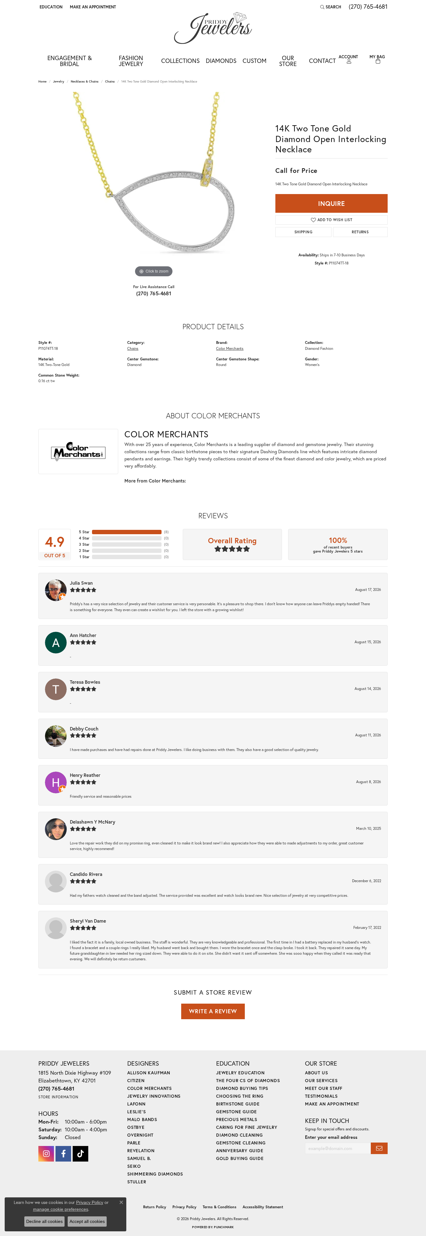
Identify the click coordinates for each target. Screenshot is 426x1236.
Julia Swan (81, 583)
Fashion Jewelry (131, 61)
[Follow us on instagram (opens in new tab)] (46, 1154)
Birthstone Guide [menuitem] (238, 1104)
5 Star (84, 532)
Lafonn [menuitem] (136, 1104)
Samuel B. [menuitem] (139, 1158)
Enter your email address (331, 1137)
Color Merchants (230, 348)
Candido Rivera (86, 874)
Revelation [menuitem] (141, 1150)
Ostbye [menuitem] (136, 1127)
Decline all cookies (44, 1221)
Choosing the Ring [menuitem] (240, 1096)
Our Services (321, 1080)
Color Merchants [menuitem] (149, 1088)
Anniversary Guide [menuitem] (240, 1150)
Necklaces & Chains (85, 81)
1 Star (85, 556)
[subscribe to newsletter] (379, 1148)
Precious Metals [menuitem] (236, 1119)
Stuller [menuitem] (136, 1182)
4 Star (84, 538)
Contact (322, 60)
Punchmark (224, 1227)
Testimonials (321, 1096)
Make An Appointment (332, 1104)
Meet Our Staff (323, 1088)
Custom (255, 60)
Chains (110, 81)
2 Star (84, 550)
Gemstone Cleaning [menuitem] (241, 1143)
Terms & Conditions (219, 1207)
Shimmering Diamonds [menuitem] (155, 1174)
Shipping (303, 232)
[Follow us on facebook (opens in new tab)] (63, 1154)
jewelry (58, 81)
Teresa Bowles (85, 682)
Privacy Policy (184, 1207)
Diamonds (221, 60)
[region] (153, 185)
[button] (50, 7)
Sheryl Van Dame (88, 921)
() (166, 532)
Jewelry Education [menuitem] (240, 1073)
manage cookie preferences (60, 1209)
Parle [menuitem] (134, 1143)
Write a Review (213, 1011)
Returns (360, 232)
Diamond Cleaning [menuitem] (239, 1135)
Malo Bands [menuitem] (142, 1119)
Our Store (288, 61)
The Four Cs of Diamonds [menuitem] (248, 1080)
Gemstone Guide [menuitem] (236, 1112)
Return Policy (154, 1207)
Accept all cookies (87, 1221)
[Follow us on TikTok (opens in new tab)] (80, 1154)
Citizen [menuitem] (136, 1080)
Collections (180, 60)
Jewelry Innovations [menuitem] (154, 1096)
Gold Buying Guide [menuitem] (240, 1158)
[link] (92, 7)
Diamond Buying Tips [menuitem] (242, 1088)
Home (42, 81)
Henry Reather (85, 775)
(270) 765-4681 (154, 293)
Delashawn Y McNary (92, 822)
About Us (316, 1073)
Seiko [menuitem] (134, 1166)
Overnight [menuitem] (140, 1135)
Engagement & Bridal (69, 61)
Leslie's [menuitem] (136, 1112)
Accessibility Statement (263, 1207)
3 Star (84, 544)
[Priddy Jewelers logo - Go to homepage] (213, 28)
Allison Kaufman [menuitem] (148, 1073)
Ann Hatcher (83, 635)
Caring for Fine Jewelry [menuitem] (246, 1127)
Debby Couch (84, 728)
